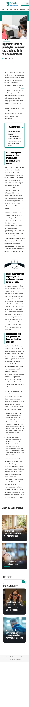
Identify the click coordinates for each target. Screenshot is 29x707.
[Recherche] (24, 3)
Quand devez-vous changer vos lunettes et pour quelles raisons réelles (14, 606)
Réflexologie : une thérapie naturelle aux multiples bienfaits (13, 533)
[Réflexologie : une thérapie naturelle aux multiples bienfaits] (14, 528)
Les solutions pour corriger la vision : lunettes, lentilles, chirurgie (14, 143)
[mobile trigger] (3, 3)
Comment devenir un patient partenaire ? (12, 563)
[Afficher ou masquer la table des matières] (22, 127)
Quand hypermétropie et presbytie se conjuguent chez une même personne (14, 138)
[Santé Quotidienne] (11, 3)
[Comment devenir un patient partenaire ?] (14, 556)
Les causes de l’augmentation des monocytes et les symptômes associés (14, 634)
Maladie (6, 40)
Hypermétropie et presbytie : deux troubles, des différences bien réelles (15, 133)
